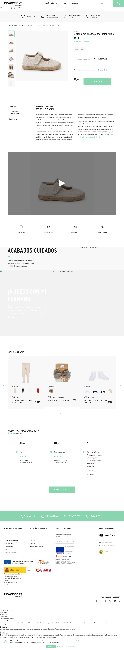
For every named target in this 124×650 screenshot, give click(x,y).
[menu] (62, 3)
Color (78, 44)
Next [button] (41, 390)
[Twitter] (110, 601)
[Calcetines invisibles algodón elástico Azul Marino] (95, 391)
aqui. (59, 642)
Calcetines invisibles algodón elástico (95, 402)
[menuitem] (47, 3)
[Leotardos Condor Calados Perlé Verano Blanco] (30, 391)
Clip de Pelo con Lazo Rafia (58, 401)
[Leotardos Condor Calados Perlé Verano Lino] (15, 391)
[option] (82, 49)
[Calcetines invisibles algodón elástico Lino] (111, 391)
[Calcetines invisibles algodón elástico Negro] (103, 391)
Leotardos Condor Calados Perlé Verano (22, 402)
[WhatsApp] (119, 601)
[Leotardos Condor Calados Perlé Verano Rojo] (38, 391)
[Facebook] (101, 601)
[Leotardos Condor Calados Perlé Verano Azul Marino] (23, 391)
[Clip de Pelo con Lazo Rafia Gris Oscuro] (51, 391)
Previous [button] (4, 386)
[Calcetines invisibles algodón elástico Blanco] (87, 391)
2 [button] (63, 413)
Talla (75, 55)
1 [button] (60, 413)
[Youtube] (115, 601)
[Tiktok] (105, 601)
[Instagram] (96, 601)
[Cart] (118, 3)
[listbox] (95, 49)
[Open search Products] (102, 3)
